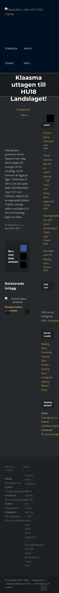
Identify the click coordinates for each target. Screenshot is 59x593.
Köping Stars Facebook (46, 348)
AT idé (27, 583)
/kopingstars (12, 508)
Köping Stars (13, 224)
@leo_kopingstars (15, 520)
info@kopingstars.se (16, 491)
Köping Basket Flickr (45, 385)
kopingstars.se (49, 417)
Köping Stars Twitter (45, 360)
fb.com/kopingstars (16, 499)
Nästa (24, 115)
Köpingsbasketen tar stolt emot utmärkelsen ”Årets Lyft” (29, 555)
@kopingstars (12, 516)
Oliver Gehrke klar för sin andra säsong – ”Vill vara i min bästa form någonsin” (29, 514)
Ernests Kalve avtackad (48, 137)
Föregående (23, 109)
